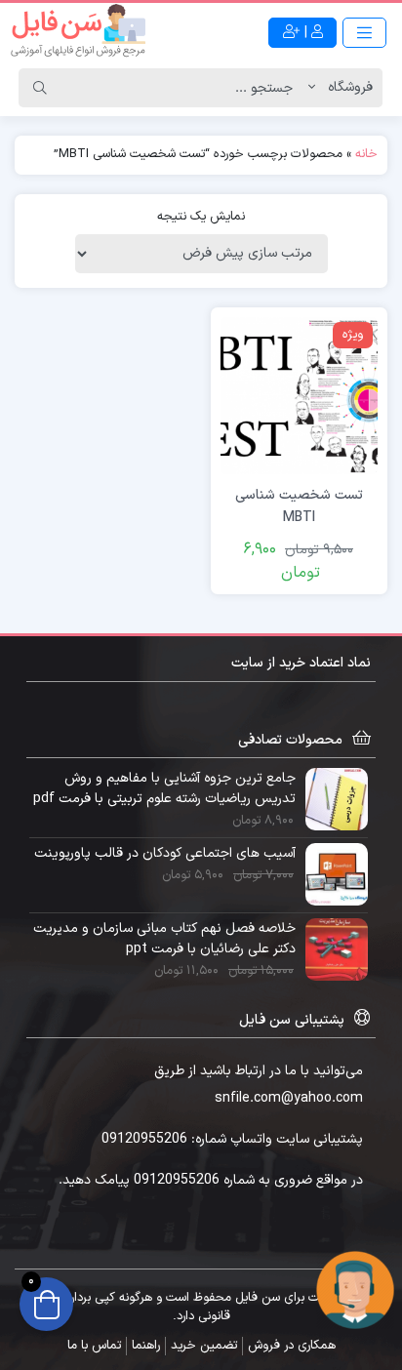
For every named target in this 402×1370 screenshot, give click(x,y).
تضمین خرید (204, 1345)
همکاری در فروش (292, 1345)
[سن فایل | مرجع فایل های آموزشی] (78, 32)
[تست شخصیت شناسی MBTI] (299, 394)
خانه (366, 154)
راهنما (146, 1345)
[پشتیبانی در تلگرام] (355, 1289)
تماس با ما (94, 1345)
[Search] (40, 87)
